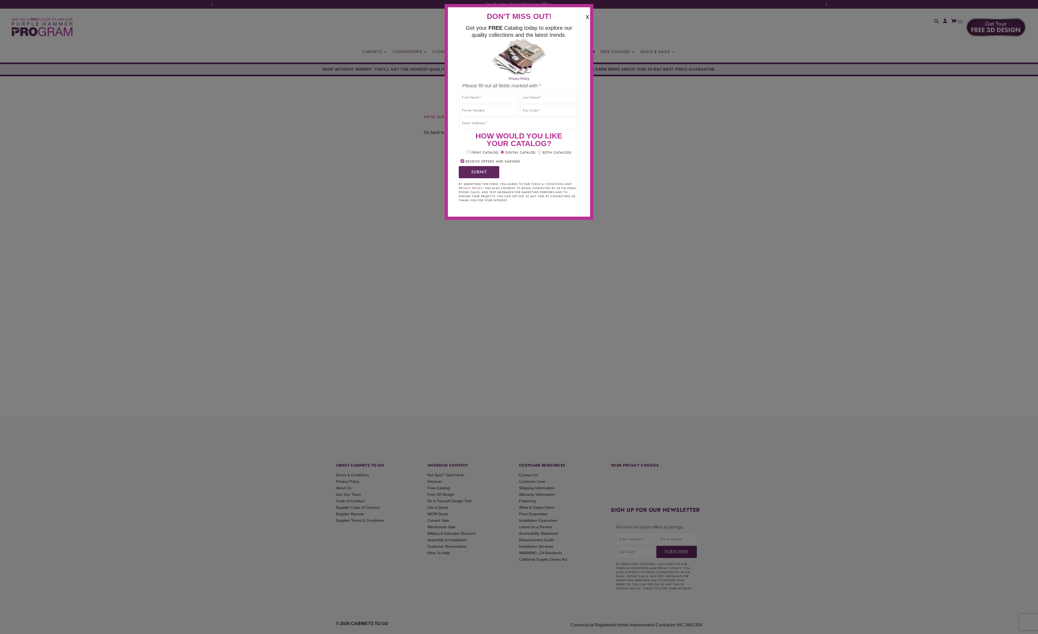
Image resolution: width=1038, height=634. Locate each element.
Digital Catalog (520, 152)
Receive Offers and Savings (492, 161)
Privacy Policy (519, 79)
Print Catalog (484, 152)
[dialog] (519, 317)
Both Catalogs (557, 152)
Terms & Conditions (547, 184)
